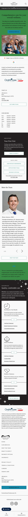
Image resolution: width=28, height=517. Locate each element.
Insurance (5, 457)
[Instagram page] (16, 503)
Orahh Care (5, 471)
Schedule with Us (14, 31)
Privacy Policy (6, 462)
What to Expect (14, 153)
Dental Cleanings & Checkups (10, 325)
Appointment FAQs (14, 168)
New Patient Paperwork (14, 163)
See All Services (14, 398)
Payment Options (14, 172)
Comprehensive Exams (9, 328)
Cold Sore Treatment (8, 323)
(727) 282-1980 (5, 100)
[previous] (18, 251)
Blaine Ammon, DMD (8, 217)
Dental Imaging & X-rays (9, 391)
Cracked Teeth (7, 358)
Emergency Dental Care (9, 361)
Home (3, 441)
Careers (4, 468)
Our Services (6, 444)
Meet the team (14, 257)
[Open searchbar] (25, 3)
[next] (23, 251)
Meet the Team (6, 448)
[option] (14, 219)
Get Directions (14, 104)
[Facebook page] (12, 503)
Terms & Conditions (8, 465)
